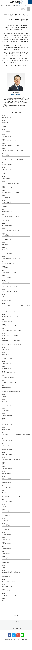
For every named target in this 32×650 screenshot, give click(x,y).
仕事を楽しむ (5, 505)
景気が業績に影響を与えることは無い (11, 191)
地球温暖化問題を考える (8, 481)
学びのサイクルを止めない (8, 453)
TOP (2, 5)
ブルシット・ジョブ (6, 419)
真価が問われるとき (6, 477)
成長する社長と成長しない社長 (9, 290)
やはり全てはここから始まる (9, 381)
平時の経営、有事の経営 (8, 376)
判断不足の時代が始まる (8, 116)
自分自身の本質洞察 (6, 547)
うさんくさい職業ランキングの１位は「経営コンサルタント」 (16, 305)
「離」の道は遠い (6, 220)
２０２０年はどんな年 (7, 486)
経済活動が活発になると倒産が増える (11, 339)
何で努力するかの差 (6, 201)
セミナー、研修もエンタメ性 (9, 276)
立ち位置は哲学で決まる (8, 299)
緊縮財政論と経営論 (6, 135)
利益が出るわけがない (7, 224)
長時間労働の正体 (6, 538)
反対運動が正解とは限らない (9, 271)
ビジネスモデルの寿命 (7, 575)
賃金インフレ (5, 295)
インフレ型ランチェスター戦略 (9, 285)
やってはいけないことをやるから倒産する (12, 343)
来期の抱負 (4, 400)
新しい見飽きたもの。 (7, 196)
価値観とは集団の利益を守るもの (10, 372)
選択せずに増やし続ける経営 (9, 140)
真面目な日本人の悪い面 (8, 252)
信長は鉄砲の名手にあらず (8, 409)
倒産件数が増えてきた (7, 210)
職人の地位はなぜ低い (7, 386)
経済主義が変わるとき (7, 543)
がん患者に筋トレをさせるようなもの (11, 496)
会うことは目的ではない (8, 405)
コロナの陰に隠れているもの (9, 439)
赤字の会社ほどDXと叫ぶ (8, 262)
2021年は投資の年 (6, 428)
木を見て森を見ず (6, 267)
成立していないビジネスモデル (9, 423)
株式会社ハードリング (16, 94)
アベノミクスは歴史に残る (8, 449)
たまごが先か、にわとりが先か (9, 310)
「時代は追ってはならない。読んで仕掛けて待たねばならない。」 (16, 434)
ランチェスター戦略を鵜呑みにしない (11, 229)
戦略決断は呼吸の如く (7, 238)
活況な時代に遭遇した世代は (9, 163)
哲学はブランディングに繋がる (9, 594)
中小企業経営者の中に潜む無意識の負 (11, 390)
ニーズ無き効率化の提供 (8, 320)
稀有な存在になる (6, 510)
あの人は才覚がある (6, 130)
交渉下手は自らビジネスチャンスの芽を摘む (12, 158)
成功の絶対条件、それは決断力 (9, 325)
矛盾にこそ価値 (5, 348)
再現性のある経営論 (6, 362)
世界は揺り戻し (5, 126)
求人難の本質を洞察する (8, 524)
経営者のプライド (6, 121)
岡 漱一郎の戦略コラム (8, 5)
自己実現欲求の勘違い (7, 414)
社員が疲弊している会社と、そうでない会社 (12, 149)
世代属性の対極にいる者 (8, 281)
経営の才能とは (5, 205)
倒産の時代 (4, 491)
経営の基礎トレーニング (8, 514)
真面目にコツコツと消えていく (9, 187)
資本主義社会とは (6, 154)
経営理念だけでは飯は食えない (9, 358)
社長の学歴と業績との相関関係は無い (11, 182)
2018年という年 (5, 599)
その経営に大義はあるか (8, 561)
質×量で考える (5, 463)
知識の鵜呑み (5, 243)
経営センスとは (5, 444)
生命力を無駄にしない (7, 500)
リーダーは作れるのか (7, 590)
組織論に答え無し (6, 552)
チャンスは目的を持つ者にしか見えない (11, 144)
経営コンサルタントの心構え (9, 580)
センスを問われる (6, 177)
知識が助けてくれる (6, 472)
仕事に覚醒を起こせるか (8, 234)
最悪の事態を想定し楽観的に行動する (11, 458)
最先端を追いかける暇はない (9, 353)
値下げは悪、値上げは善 (8, 367)
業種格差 (4, 395)
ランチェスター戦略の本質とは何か (10, 215)
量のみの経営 (5, 557)
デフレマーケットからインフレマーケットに (12, 329)
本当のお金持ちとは (6, 168)
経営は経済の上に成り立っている (10, 315)
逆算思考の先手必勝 (6, 533)
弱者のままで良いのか (7, 585)
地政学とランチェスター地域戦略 (10, 334)
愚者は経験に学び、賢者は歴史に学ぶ (11, 571)
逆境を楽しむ (5, 566)
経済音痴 (4, 173)
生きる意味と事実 (6, 528)
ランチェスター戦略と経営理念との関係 (11, 257)
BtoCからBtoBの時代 (6, 519)
